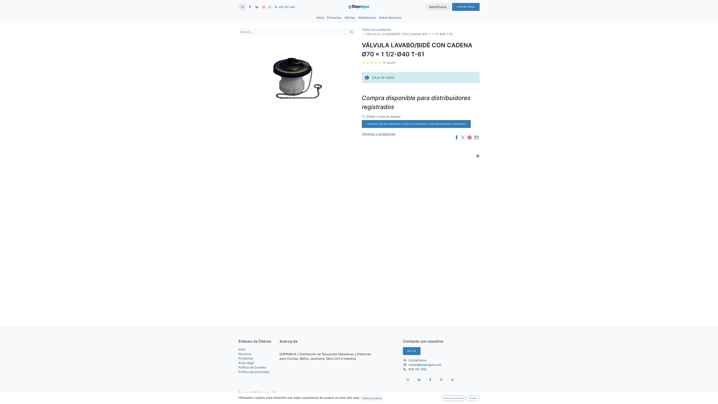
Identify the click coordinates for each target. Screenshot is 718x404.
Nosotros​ (244, 354)
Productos (245, 358)
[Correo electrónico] (476, 137)
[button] (242, 7)
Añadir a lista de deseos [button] (383, 116)
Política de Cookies (252, 367)
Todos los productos (376, 29)
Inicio (242, 349)
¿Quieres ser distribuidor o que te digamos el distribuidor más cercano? (416, 124)
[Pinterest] (470, 137)
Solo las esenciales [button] (454, 398)
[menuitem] (320, 17)
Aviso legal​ (246, 363)
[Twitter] (463, 137)
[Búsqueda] (351, 31)
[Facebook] (456, 137)
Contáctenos (466, 6)
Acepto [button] (473, 398)
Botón (411, 351)
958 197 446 (417, 369)
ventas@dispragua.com (424, 365)
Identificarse (438, 7)
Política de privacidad (253, 372)
